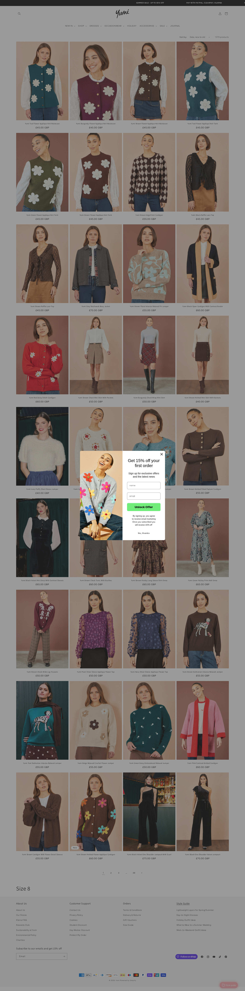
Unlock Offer (144, 507)
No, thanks (144, 533)
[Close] (161, 454)
